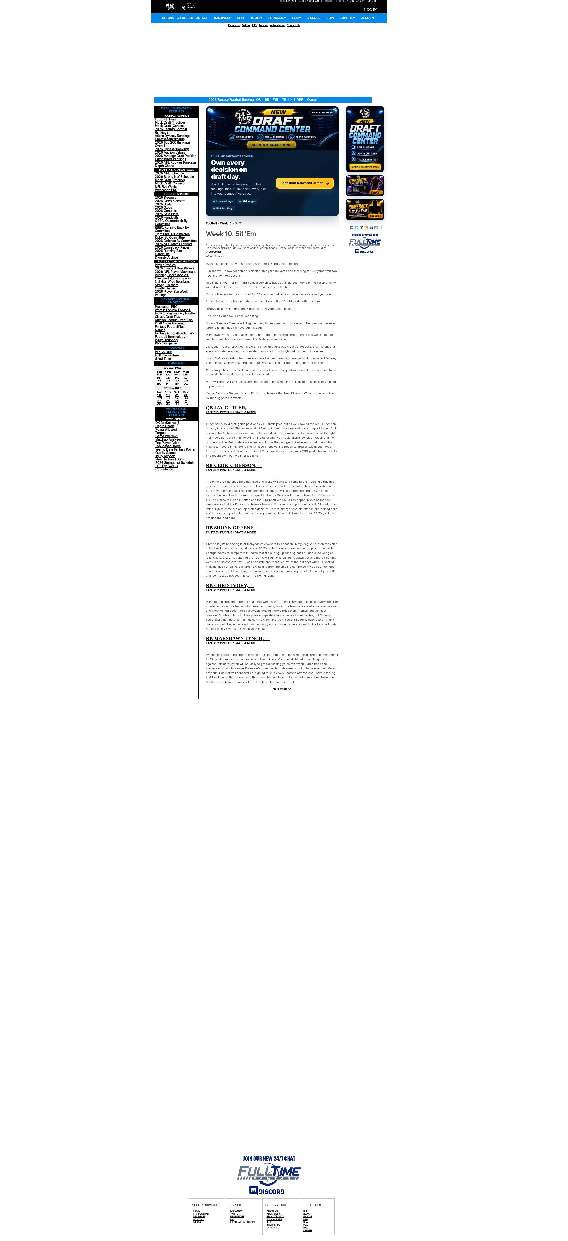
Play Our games (166, 343)
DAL (159, 395)
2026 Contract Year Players (174, 268)
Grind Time (163, 359)
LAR (186, 398)
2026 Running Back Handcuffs (169, 252)
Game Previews (166, 436)
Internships (273, 1225)
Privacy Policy (275, 1216)
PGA (305, 1225)
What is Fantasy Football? (173, 310)
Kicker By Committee (170, 237)
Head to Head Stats (169, 459)
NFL (240, 18)
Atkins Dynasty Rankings (172, 136)
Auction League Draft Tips (174, 320)
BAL (168, 374)
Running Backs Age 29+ (172, 275)
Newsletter (237, 1216)
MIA (159, 377)
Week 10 (226, 223)
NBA (305, 1222)
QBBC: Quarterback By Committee (171, 222)
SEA (186, 404)
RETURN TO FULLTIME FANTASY (185, 18)
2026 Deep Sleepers (170, 201)
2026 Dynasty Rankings (172, 149)
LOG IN (370, 10)
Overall (312, 100)
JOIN (330, 18)
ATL (177, 395)
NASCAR (197, 1222)
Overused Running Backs (173, 278)
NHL (305, 1227)
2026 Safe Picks (167, 214)
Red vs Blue (163, 352)
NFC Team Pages (172, 388)
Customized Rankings (170, 159)
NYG (159, 398)
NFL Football (201, 1214)
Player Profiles (165, 265)
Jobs (269, 1222)
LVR (186, 380)
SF (186, 401)
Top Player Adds (167, 443)
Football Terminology (170, 337)
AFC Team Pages (172, 367)
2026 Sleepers (165, 198)
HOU (177, 374)
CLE (168, 380)
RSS (254, 25)
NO (177, 401)
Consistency (164, 469)
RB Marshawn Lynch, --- (238, 638)
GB (168, 401)
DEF (300, 100)
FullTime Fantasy (167, 355)
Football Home (165, 119)
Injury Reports (165, 456)
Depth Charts (164, 166)
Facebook (234, 25)
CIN (168, 377)
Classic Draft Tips (167, 317)
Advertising (274, 1214)
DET (168, 398)
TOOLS (256, 18)
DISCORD (314, 18)
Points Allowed (166, 429)
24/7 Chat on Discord (242, 1222)
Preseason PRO (166, 190)
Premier (307, 1230)
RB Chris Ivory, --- (230, 585)
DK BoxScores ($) (168, 423)
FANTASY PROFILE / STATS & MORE (231, 412)
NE (159, 380)
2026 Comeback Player (172, 247)
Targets (160, 433)
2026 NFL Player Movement (175, 272)
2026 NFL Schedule (169, 173)
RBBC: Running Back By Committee (172, 229)
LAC (186, 383)
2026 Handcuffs (166, 217)
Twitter (246, 25)
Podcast (263, 25)
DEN (185, 374)
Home (196, 1211)
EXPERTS (347, 18)
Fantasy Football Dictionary (174, 333)
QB (258, 100)
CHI (168, 395)
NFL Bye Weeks (166, 187)
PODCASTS (277, 18)
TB (177, 404)
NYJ (159, 383)
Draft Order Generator (171, 323)
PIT (168, 383)
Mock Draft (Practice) (170, 123)
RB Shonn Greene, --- (233, 527)
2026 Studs (163, 208)
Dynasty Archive (166, 257)
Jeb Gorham (215, 251)
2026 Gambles (166, 211)
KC (185, 377)
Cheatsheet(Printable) (170, 139)
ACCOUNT (368, 18)
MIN (168, 404)
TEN (177, 383)
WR (275, 100)
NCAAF (307, 1214)
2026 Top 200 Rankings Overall (172, 144)
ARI (186, 395)
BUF (159, 374)
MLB (305, 1219)
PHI (159, 401)
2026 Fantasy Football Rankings (171, 131)
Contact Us (293, 25)
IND (177, 377)
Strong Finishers (166, 285)
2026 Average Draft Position (175, 156)
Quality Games (165, 288)
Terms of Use (274, 1219)
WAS (159, 404)
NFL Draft (199, 1216)
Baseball (198, 1219)
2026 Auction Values (170, 152)
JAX (177, 380)
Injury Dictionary (166, 340)
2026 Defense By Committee (176, 241)
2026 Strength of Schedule (174, 177)
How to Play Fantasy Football (176, 313)
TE (284, 100)
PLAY (296, 18)
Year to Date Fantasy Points (175, 449)
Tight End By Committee (172, 234)
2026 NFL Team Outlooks (173, 244)
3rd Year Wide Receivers (172, 282)
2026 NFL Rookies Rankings (176, 162)
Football (211, 223)
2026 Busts (163, 204)
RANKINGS (222, 18)
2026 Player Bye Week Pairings (171, 293)
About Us (272, 1211)
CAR (177, 398)
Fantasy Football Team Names (171, 328)
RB (267, 100)
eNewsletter (277, 25)
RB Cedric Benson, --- (234, 465)
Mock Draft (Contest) (170, 126)
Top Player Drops (168, 446)
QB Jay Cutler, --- (229, 407)
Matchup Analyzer (168, 439)
